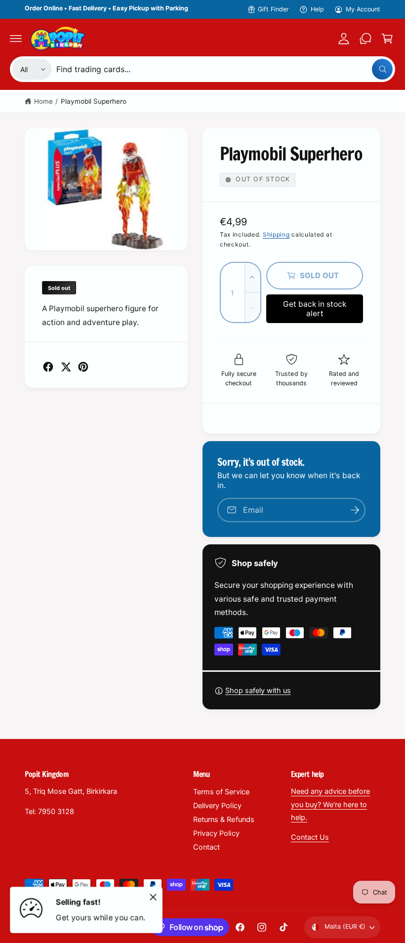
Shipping (276, 234)
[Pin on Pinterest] (83, 367)
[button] (16, 38)
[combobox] (224, 69)
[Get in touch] (365, 38)
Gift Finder (273, 9)
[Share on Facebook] (48, 367)
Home (43, 101)
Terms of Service (221, 791)
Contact (206, 847)
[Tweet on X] (66, 367)
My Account (363, 9)
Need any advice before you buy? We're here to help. (330, 804)
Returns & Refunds (223, 819)
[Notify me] (354, 510)
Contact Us (310, 837)
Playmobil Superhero (93, 101)
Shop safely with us (258, 690)
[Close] (153, 897)
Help (317, 9)
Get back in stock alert (314, 308)
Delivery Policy (217, 805)
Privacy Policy (216, 833)
